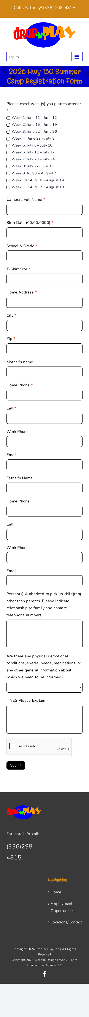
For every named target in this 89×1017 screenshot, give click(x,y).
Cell (11, 408)
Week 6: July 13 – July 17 (33, 152)
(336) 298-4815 (59, 8)
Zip (10, 338)
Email (11, 454)
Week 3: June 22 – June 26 (34, 131)
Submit (15, 765)
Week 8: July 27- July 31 (32, 166)
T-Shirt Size (18, 269)
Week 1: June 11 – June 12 (34, 117)
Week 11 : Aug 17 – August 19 (37, 187)
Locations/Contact (65, 922)
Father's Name (19, 478)
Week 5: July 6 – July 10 (31, 145)
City (11, 315)
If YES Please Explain (25, 700)
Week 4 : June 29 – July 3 (32, 138)
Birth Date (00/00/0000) (29, 222)
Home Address (21, 292)
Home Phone (19, 385)
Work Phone (17, 431)
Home (56, 892)
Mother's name (19, 362)
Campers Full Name (25, 199)
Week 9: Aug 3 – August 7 (33, 173)
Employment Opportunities (63, 907)
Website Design (45, 960)
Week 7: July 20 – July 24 (33, 159)
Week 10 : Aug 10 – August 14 (37, 180)
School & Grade (21, 246)
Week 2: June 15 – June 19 (34, 124)
